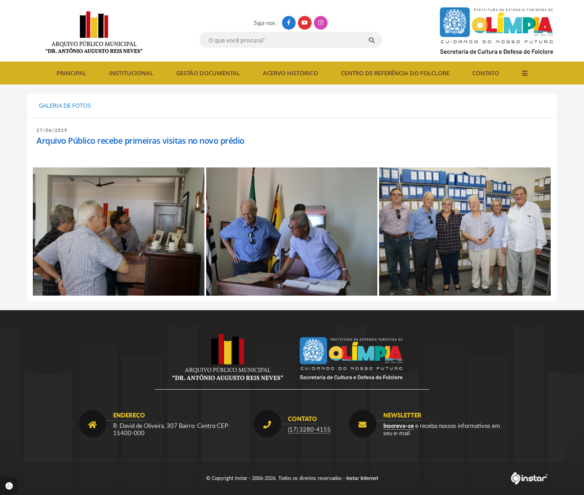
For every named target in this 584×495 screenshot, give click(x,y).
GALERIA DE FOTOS (65, 105)
